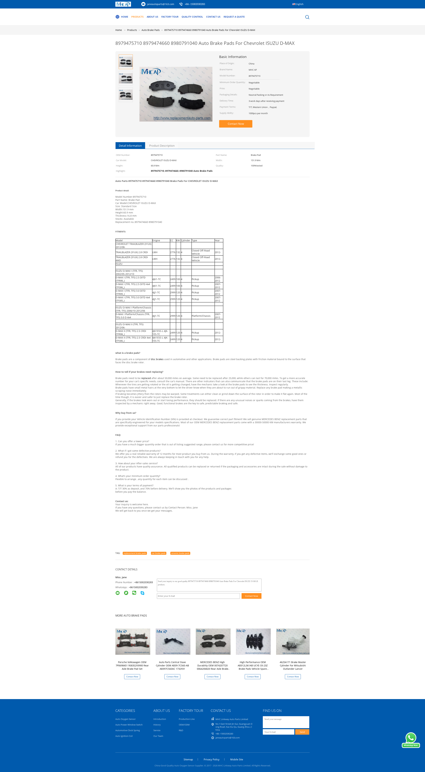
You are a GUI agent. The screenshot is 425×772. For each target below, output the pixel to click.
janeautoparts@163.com (160, 4)
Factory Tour (169, 16)
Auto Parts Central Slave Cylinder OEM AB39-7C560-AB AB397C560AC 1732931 (172, 665)
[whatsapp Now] (411, 747)
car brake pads (159, 553)
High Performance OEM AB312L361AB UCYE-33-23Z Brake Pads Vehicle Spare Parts (253, 667)
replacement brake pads (135, 553)
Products (137, 16)
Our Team (158, 735)
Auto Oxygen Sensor (125, 719)
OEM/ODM (184, 724)
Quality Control (192, 16)
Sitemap (188, 759)
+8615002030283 (143, 582)
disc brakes (157, 359)
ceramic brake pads (180, 553)
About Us (152, 16)
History (157, 724)
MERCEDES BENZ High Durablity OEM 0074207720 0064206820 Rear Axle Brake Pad (212, 667)
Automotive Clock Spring (127, 730)
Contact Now (236, 124)
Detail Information (130, 145)
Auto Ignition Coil (123, 735)
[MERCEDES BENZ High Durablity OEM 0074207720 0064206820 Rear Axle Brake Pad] (213, 641)
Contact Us (213, 16)
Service (156, 730)
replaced (146, 378)
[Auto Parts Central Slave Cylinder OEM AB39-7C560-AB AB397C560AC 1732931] (173, 641)
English (299, 4)
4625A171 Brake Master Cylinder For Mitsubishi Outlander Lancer (293, 665)
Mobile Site (236, 759)
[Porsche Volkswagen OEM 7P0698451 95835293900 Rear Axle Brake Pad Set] (132, 641)
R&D (181, 730)
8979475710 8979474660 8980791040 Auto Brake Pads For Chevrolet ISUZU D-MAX (209, 30)
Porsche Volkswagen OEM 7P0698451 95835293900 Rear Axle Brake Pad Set (132, 665)
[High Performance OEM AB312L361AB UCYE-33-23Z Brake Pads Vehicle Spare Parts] (253, 641)
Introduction (159, 719)
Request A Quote (234, 16)
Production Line (187, 719)
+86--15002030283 (195, 4)
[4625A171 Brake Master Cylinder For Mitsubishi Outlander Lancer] (293, 641)
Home (124, 16)
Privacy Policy (211, 759)
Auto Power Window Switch (129, 724)
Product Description (162, 145)
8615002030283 (138, 587)
